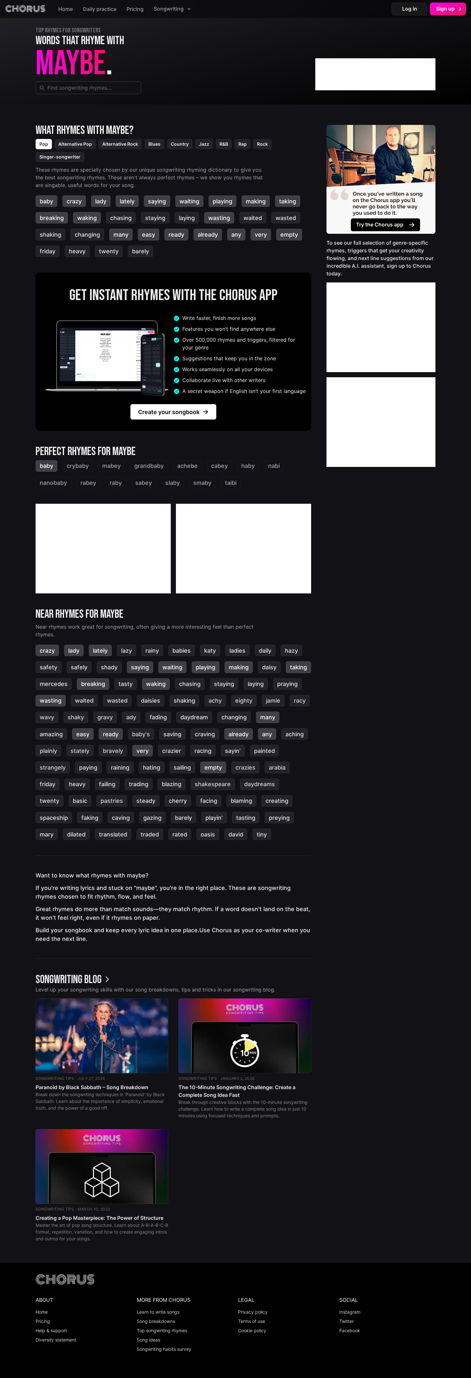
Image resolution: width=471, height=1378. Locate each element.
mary (47, 834)
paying (88, 767)
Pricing (135, 9)
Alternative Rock (120, 144)
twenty (109, 251)
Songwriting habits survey (164, 1349)
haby (248, 465)
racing (202, 750)
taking (287, 201)
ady (131, 717)
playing (222, 201)
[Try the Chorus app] (380, 179)
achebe (187, 465)
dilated (76, 834)
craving (205, 734)
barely (140, 251)
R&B (223, 144)
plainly (48, 750)
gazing (152, 817)
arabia (277, 767)
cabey (219, 465)
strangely (53, 767)
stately (79, 750)
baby (46, 201)
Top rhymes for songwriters (68, 30)
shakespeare (213, 784)
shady (109, 667)
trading (138, 784)
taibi (230, 482)
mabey (111, 465)
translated (113, 834)
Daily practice (99, 9)
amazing (51, 734)
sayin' (233, 750)
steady (145, 800)
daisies (150, 700)
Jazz (204, 144)
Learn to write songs (158, 1312)
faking (89, 817)
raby (116, 482)
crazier (171, 750)
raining (120, 767)
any (236, 234)
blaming (241, 800)
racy (300, 700)
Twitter (346, 1321)
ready (176, 234)
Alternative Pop (75, 144)
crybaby (78, 465)
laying (187, 218)
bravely (113, 750)
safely (79, 667)
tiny (262, 834)
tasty (126, 684)
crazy (74, 201)
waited (253, 218)
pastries (112, 800)
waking (87, 218)
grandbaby (149, 465)
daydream (194, 717)
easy (148, 234)
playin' (214, 817)
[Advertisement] (375, 74)
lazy (126, 650)
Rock (262, 144)
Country (180, 144)
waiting (189, 201)
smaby (202, 482)
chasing (121, 218)
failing (107, 784)
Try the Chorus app (379, 224)
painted (264, 750)
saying (157, 201)
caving (121, 817)
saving (172, 734)
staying (155, 218)
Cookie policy (252, 1330)
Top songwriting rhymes (162, 1330)
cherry (178, 800)
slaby (172, 482)
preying (279, 817)
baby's (141, 734)
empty (289, 234)
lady (100, 201)
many (120, 234)
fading (158, 717)
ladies (237, 650)
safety (48, 667)
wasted (286, 218)
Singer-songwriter (59, 156)
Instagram (349, 1312)
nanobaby (53, 482)
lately (127, 201)
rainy (152, 650)
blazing (171, 784)
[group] (74, 980)
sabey (143, 482)
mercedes (54, 684)
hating (151, 767)
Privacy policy (253, 1312)
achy (215, 700)
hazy (291, 650)
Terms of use (251, 1321)
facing (208, 800)
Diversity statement (56, 1339)
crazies (245, 767)
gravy (105, 717)
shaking (50, 234)
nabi (274, 465)
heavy (77, 251)
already (208, 234)
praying (287, 684)
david (235, 834)
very (261, 234)
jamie (273, 700)
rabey (88, 482)
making (256, 201)
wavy (47, 717)
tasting (245, 817)
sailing (182, 767)
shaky (76, 717)
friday (47, 251)
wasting (219, 218)
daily (265, 650)
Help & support (51, 1330)
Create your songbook (169, 412)
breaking (52, 218)
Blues (154, 144)
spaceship (54, 817)
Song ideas (148, 1339)
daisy (269, 667)
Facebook (349, 1330)
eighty (243, 700)
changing (87, 234)
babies (181, 650)
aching (294, 734)
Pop (43, 144)
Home (65, 9)
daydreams (259, 784)
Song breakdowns (156, 1321)
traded (150, 834)
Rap (242, 144)
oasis (208, 834)
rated (179, 834)
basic (80, 800)
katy (210, 650)
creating (277, 800)
